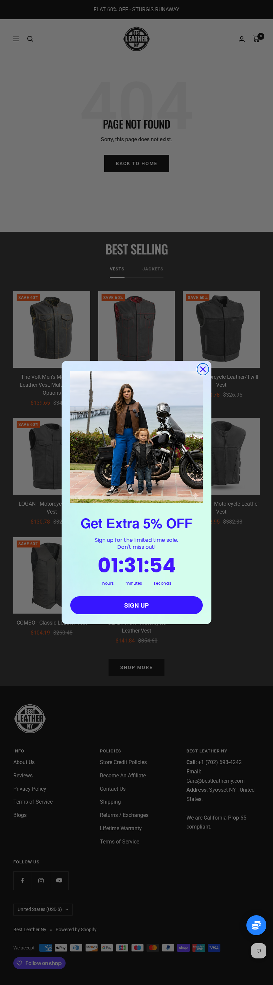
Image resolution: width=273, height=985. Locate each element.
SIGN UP (136, 605)
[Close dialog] (203, 369)
